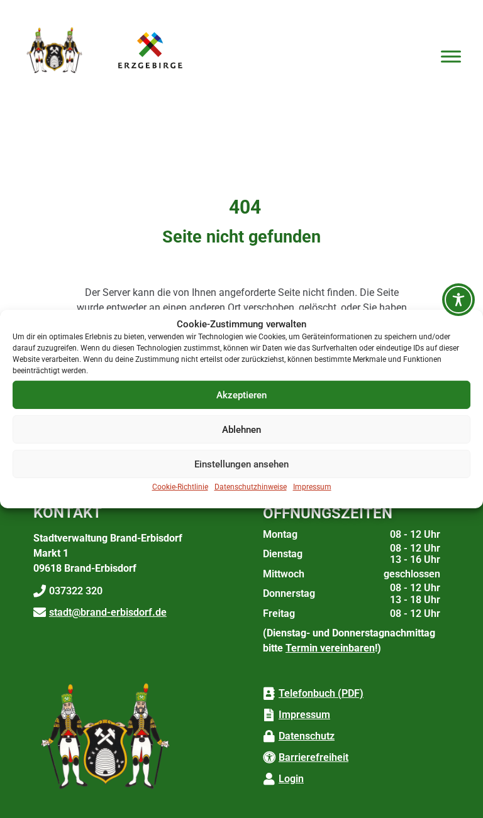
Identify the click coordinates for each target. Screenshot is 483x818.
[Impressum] (269, 715)
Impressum (312, 487)
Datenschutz (307, 736)
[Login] (269, 779)
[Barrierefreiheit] (269, 757)
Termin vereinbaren (330, 648)
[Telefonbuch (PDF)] (269, 693)
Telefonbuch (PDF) (321, 693)
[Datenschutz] (269, 736)
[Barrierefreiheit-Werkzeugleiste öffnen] (458, 300)
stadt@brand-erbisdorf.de (108, 612)
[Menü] (451, 56)
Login (291, 779)
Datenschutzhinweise (250, 487)
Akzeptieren (241, 395)
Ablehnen (241, 429)
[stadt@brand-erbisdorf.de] (39, 612)
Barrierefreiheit (313, 757)
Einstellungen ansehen (241, 464)
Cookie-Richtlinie (180, 487)
